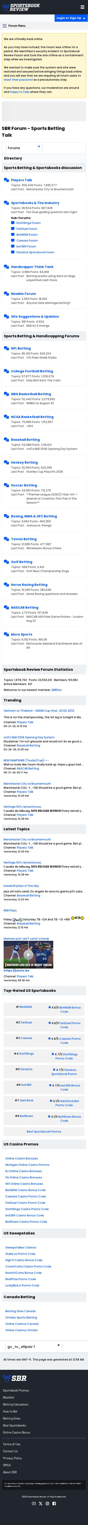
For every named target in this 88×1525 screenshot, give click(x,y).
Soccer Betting (24, 485)
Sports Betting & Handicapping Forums (41, 336)
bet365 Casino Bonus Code (24, 1215)
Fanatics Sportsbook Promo (64, 1072)
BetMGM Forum (27, 235)
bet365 (26, 1085)
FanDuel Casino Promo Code (25, 1203)
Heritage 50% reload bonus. (23, 807)
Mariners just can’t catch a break (26, 939)
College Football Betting (32, 371)
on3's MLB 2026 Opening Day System (29, 737)
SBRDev (56, 690)
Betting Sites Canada (20, 1311)
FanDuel (26, 1022)
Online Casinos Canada (22, 1324)
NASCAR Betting (24, 607)
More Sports (21, 634)
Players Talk (21, 180)
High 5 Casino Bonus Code (23, 1260)
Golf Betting (21, 562)
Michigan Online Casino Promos (27, 1165)
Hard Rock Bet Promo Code (67, 1103)
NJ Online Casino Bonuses (23, 1171)
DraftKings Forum (28, 223)
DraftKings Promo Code (67, 1056)
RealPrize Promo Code (20, 1279)
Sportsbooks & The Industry (35, 203)
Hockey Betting (24, 462)
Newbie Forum (23, 293)
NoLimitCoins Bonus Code (23, 1273)
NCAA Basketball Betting (32, 417)
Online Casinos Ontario (21, 1330)
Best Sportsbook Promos (44, 1131)
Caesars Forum (27, 240)
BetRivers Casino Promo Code (26, 1222)
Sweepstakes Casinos (20, 1247)
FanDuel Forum (26, 229)
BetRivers (26, 1116)
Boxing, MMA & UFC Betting (34, 516)
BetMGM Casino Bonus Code (25, 1190)
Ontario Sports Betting (21, 1317)
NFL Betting (21, 348)
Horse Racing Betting (29, 584)
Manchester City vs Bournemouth (27, 784)
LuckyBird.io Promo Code (22, 1285)
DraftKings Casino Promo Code (27, 1209)
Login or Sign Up (69, 18)
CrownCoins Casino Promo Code (28, 1266)
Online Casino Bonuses (21, 1158)
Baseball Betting (25, 439)
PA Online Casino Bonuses (23, 1177)
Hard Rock (26, 1100)
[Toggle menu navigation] (82, 7)
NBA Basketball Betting (31, 394)
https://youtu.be (16, 970)
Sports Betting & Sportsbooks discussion (43, 167)
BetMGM (26, 1007)
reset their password (18, 80)
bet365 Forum (26, 246)
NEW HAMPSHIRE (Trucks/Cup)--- (26, 760)
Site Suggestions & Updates (35, 316)
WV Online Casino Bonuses (24, 1184)
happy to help (19, 92)
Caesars (26, 1038)
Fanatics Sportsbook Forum (35, 252)
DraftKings (26, 1054)
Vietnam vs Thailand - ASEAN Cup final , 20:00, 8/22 (39, 711)
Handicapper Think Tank (32, 267)
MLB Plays (10, 910)
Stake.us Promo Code (20, 1254)
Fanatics (26, 1069)
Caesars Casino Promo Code (25, 1196)
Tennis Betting (24, 539)
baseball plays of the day (21, 886)
